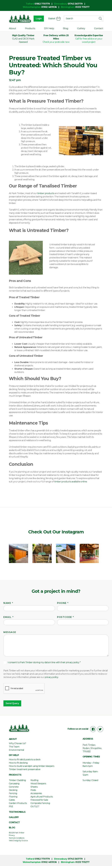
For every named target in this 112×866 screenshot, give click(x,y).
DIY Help (49, 28)
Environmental (16, 750)
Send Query (12, 703)
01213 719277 (82, 7)
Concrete (13, 787)
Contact (98, 28)
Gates (12, 800)
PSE (11, 806)
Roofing (34, 780)
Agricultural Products (41, 796)
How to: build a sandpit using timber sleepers (31, 766)
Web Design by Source (18, 840)
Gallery (81, 28)
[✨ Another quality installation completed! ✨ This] (65, 553)
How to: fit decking (18, 763)
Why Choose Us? (17, 743)
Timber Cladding (17, 780)
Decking (13, 790)
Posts (33, 790)
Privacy (12, 835)
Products (30, 28)
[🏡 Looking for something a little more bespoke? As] (18, 553)
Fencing (13, 793)
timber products (45, 193)
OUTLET (34, 806)
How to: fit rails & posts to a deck (25, 759)
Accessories (36, 793)
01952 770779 (42, 3)
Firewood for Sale (39, 800)
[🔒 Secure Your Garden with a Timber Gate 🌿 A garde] (42, 553)
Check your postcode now (56, 42)
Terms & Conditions (16, 838)
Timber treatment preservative (24, 769)
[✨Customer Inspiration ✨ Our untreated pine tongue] (89, 553)
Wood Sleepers (38, 783)
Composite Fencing (40, 803)
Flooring (13, 796)
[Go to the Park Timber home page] (20, 18)
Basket (51, 18)
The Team (14, 746)
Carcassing (14, 783)
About (12, 28)
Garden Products (18, 803)
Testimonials (17, 812)
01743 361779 (75, 3)
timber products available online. (70, 481)
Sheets (33, 787)
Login (39, 18)
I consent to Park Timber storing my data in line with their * (44, 662)
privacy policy (72, 662)
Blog (65, 28)
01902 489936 (49, 7)
